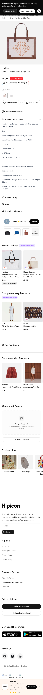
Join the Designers (21, 606)
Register (6, 532)
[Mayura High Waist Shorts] (12, 373)
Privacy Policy (7, 555)
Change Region (10, 11)
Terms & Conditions (9, 551)
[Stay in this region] (39, 11)
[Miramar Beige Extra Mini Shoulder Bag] (33, 260)
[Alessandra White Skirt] (33, 373)
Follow (34, 221)
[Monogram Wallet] (33, 312)
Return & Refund (8, 578)
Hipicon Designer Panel (21, 613)
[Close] (39, 686)
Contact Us (6, 587)
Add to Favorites (13, 103)
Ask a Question (23, 439)
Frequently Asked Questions (12, 582)
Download (31, 687)
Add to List (33, 103)
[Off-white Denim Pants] (12, 312)
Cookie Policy (7, 560)
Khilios (4, 18)
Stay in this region (27, 11)
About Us (5, 546)
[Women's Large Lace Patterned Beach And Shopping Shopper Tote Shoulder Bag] (12, 260)
